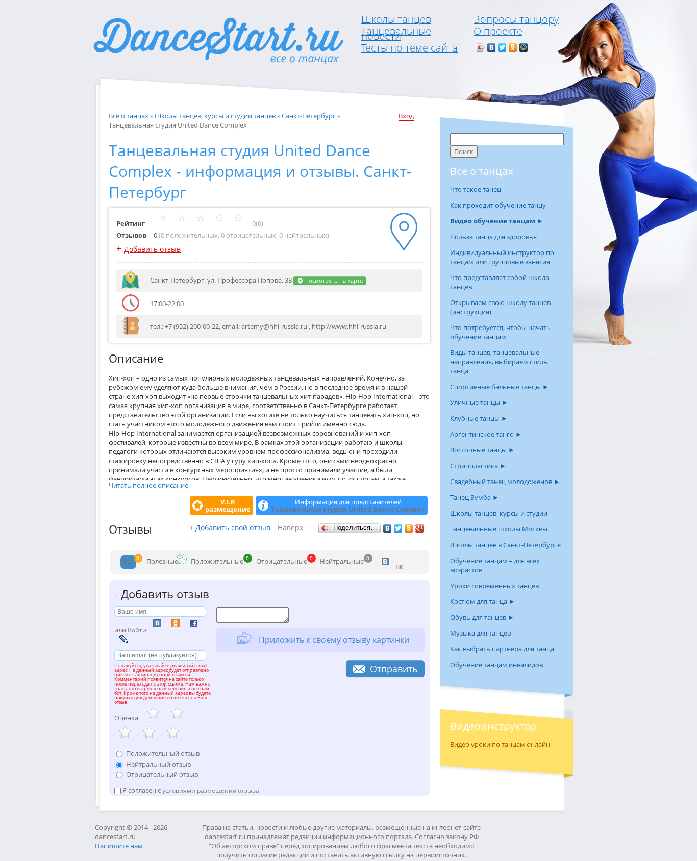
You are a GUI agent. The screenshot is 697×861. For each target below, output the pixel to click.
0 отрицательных (248, 235)
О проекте (498, 31)
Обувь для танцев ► (482, 617)
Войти (137, 630)
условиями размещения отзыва (210, 790)
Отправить (394, 669)
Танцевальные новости (396, 33)
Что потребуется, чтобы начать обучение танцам (500, 332)
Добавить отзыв (152, 249)
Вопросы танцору (516, 19)
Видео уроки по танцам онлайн (500, 744)
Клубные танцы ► (479, 418)
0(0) (257, 223)
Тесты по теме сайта (409, 48)
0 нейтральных (303, 235)
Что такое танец (475, 189)
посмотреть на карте (333, 280)
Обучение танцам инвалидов (496, 664)
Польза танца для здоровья (493, 236)
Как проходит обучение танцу (498, 205)
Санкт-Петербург (309, 115)
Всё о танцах (128, 115)
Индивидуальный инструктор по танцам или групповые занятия (502, 257)
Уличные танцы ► (479, 402)
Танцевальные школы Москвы (498, 529)
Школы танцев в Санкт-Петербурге (505, 544)
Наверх (290, 528)
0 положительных (189, 235)
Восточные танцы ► (482, 449)
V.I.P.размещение (228, 505)
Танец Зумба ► (474, 497)
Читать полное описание (148, 485)
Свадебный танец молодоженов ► (505, 481)
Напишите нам (119, 845)
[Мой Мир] (523, 47)
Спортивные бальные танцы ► (499, 386)
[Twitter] (502, 47)
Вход (406, 115)
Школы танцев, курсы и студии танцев (215, 115)
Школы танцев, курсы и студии (498, 513)
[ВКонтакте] (491, 47)
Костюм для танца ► (482, 601)
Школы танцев (396, 19)
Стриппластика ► (478, 465)
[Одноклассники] (513, 47)
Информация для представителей (348, 505)
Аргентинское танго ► (486, 434)
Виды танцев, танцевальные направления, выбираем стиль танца (498, 361)
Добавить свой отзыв (232, 528)
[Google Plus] (419, 528)
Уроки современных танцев (494, 585)
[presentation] (128, 562)
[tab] (128, 562)
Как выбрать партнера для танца (502, 648)
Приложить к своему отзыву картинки (333, 639)
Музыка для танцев (480, 633)
